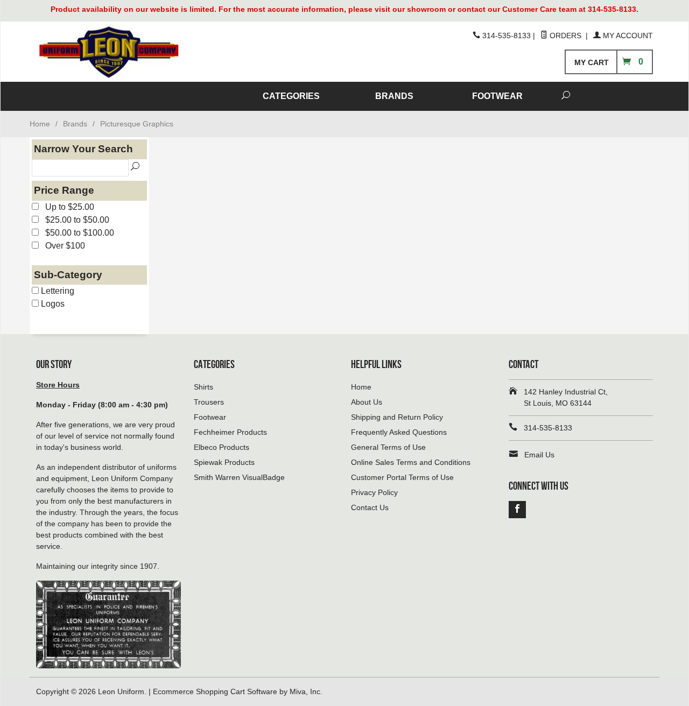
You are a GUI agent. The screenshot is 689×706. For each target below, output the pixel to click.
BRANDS (394, 96)
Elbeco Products (221, 447)
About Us (366, 402)
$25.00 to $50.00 (74, 219)
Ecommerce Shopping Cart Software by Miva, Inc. (237, 691)
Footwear (210, 417)
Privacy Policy (374, 492)
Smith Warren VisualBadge (239, 477)
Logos (52, 303)
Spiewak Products (224, 462)
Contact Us (370, 507)
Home (40, 123)
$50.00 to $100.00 (76, 232)
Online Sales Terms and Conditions (410, 462)
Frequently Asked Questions (399, 432)
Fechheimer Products (230, 432)
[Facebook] (517, 509)
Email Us (539, 454)
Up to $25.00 (66, 206)
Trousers (209, 402)
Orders (565, 35)
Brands (75, 123)
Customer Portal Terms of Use (402, 477)
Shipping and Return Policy (397, 417)
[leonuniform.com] (135, 52)
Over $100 (62, 245)
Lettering (56, 290)
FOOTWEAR (497, 96)
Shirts (203, 387)
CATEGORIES (291, 96)
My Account (627, 35)
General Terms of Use (388, 447)
